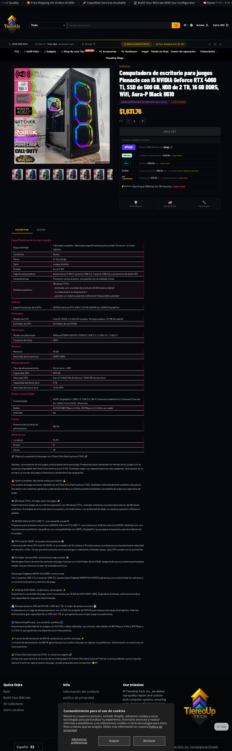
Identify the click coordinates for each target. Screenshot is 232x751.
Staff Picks (32, 51)
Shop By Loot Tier (78, 51)
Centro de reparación (183, 51)
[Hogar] (11, 25)
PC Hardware (129, 51)
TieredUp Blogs (114, 58)
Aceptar (114, 741)
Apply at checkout (191, 171)
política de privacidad (78, 698)
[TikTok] (220, 44)
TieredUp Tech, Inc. (177, 747)
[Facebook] (209, 44)
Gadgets (51, 51)
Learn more (177, 155)
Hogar (145, 51)
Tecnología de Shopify (204, 747)
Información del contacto (81, 691)
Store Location (13, 710)
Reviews (41, 229)
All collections (13, 704)
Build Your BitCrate (138, 44)
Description (22, 229)
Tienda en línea (159, 51)
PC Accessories (108, 51)
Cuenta (202, 25)
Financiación (207, 51)
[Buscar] (176, 25)
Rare (6, 691)
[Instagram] (215, 44)
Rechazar (149, 741)
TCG (16, 51)
